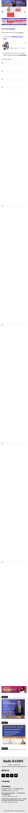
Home (3, 26)
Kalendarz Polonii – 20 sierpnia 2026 (12, 788)
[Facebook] (3, 775)
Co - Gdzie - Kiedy (6, 796)
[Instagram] (7, 775)
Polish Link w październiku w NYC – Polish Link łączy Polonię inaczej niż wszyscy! (14, 799)
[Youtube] (16, 775)
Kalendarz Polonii (6, 790)
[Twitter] (11, 775)
